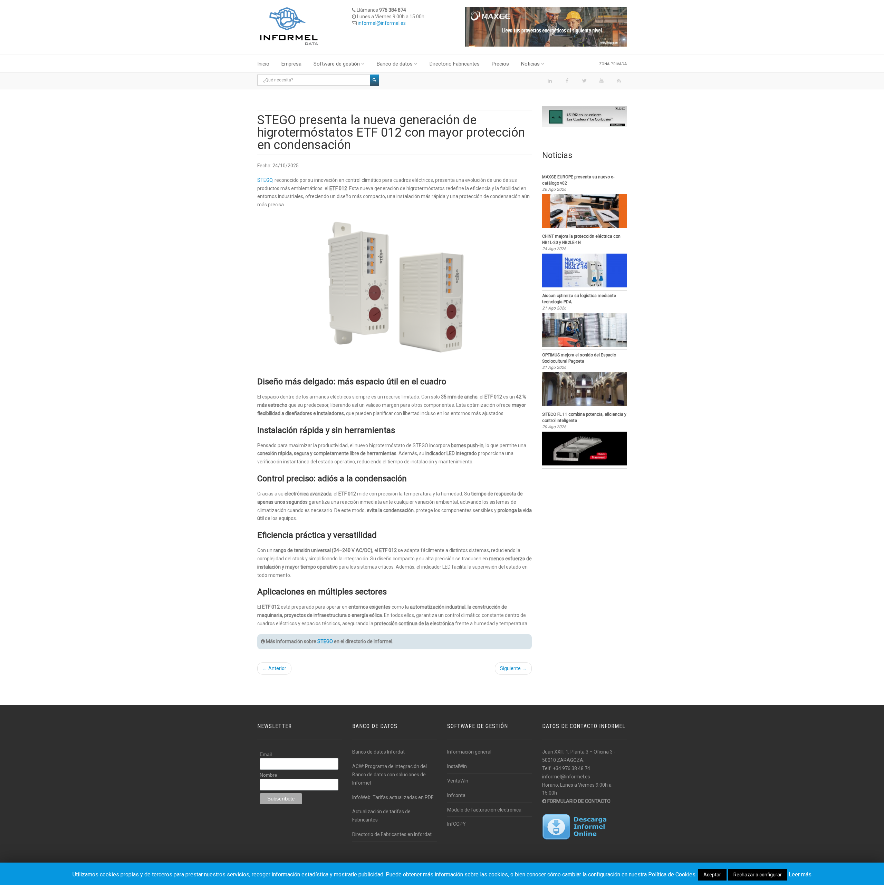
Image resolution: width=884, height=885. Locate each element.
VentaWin (457, 781)
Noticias (530, 64)
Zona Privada (613, 64)
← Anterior (274, 668)
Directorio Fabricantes (455, 64)
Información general (469, 752)
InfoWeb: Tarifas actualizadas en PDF (392, 797)
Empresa (291, 64)
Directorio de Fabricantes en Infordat (392, 834)
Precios (500, 64)
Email (266, 754)
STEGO (325, 641)
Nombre (268, 775)
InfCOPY (456, 824)
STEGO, (265, 180)
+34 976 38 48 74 (571, 768)
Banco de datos (395, 64)
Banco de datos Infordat (378, 752)
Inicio (263, 64)
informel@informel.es (382, 23)
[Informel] (289, 26)
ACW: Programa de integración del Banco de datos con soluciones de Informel (389, 775)
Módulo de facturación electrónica (484, 810)
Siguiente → (513, 668)
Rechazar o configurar (757, 874)
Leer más (800, 874)
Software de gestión (337, 64)
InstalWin (457, 766)
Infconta (456, 795)
